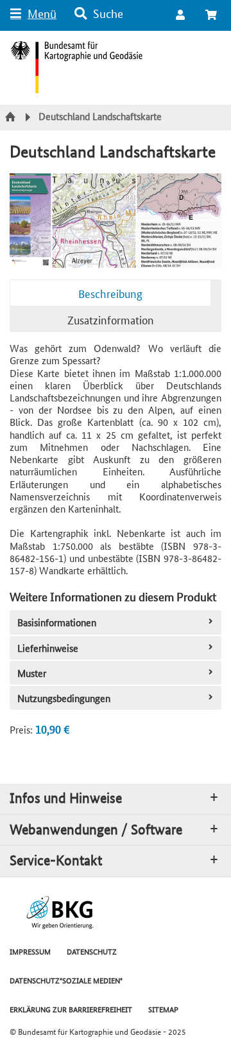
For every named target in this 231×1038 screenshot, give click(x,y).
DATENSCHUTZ (92, 951)
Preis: (21, 729)
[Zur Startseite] (12, 117)
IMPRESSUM (30, 951)
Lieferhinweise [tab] (47, 648)
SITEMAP (163, 1009)
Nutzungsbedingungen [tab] (63, 698)
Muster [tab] (31, 673)
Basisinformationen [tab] (56, 622)
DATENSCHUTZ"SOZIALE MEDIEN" (66, 980)
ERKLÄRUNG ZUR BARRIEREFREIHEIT (71, 1009)
